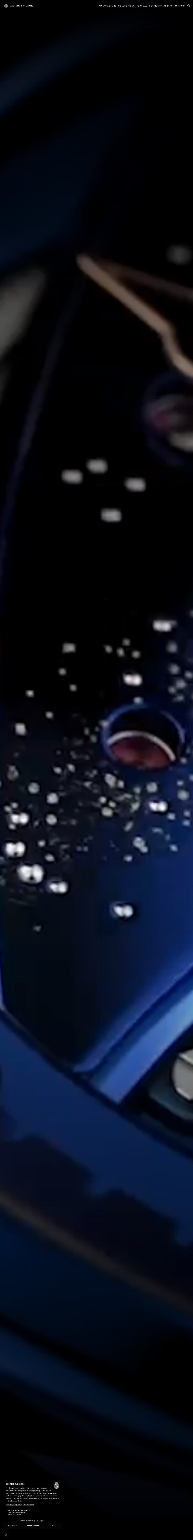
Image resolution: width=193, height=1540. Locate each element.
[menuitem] (108, 6)
